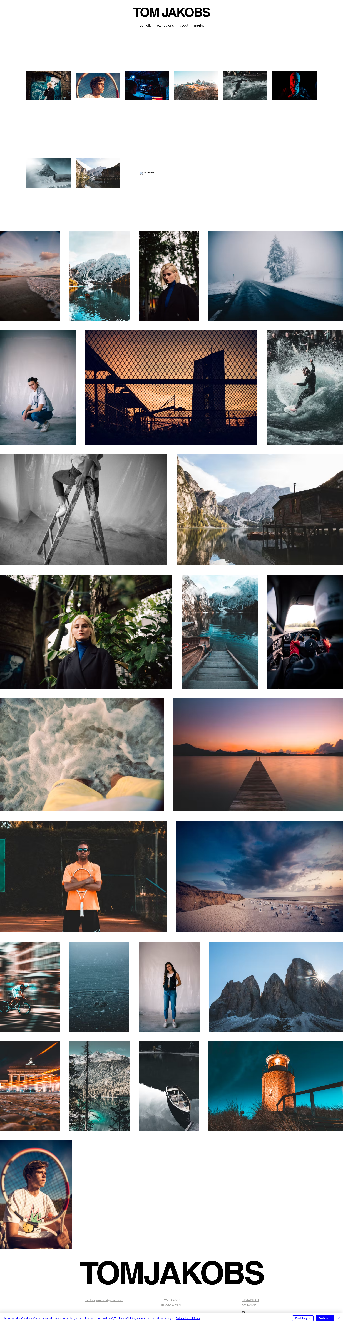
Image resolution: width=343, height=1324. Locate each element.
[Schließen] (339, 1318)
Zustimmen (325, 1318)
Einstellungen (302, 1318)
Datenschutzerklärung (188, 1318)
